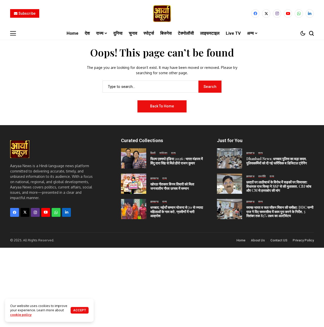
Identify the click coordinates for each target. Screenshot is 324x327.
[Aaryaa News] (162, 13)
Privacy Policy (303, 240)
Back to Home (162, 106)
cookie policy (21, 315)
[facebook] (255, 13)
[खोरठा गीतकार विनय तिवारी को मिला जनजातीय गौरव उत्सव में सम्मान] (133, 184)
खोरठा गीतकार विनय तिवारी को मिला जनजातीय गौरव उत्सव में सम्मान (172, 186)
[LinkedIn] (310, 13)
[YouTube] (288, 13)
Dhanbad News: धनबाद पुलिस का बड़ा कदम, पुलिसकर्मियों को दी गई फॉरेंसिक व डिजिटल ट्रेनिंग (276, 160)
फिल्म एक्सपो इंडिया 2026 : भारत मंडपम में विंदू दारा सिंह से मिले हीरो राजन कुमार (176, 160)
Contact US (278, 240)
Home (241, 240)
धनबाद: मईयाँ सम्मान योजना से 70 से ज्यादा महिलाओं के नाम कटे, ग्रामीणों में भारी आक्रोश (176, 211)
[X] (266, 13)
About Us (258, 240)
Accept (79, 310)
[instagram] (277, 13)
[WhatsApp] (299, 13)
